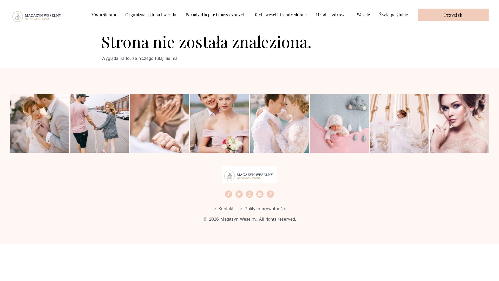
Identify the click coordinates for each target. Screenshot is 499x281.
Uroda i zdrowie (331, 14)
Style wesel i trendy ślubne (281, 14)
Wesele (363, 14)
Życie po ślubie (393, 14)
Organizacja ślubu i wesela (150, 14)
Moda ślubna (103, 14)
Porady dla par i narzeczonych (216, 14)
